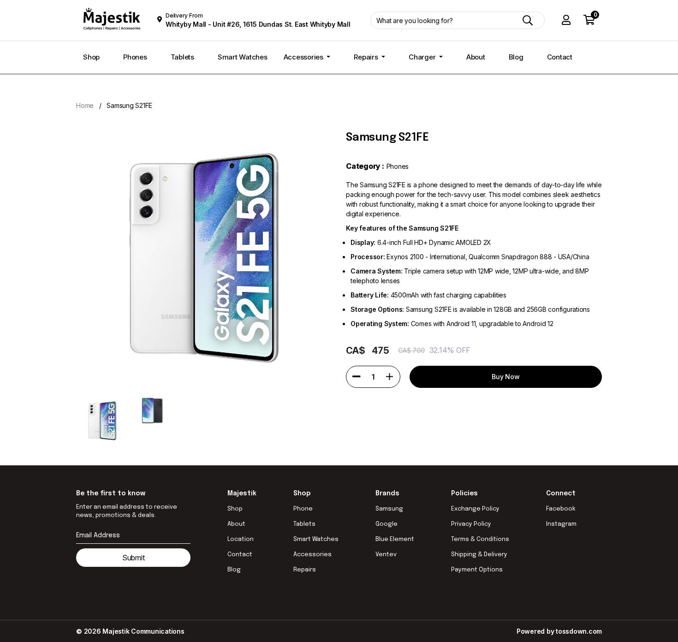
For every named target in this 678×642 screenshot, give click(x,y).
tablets (304, 524)
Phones (135, 57)
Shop (91, 57)
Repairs (367, 57)
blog (234, 570)
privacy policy (471, 524)
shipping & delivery (479, 555)
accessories (312, 555)
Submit (133, 557)
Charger (423, 57)
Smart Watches (243, 57)
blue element (394, 539)
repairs (304, 570)
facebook (561, 509)
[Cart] (589, 20)
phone (303, 509)
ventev (386, 555)
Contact (559, 57)
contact (239, 555)
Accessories (304, 57)
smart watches (316, 539)
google (386, 524)
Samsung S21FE (129, 105)
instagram (561, 524)
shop (235, 509)
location (240, 539)
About (475, 57)
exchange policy (475, 509)
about (236, 524)
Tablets (182, 57)
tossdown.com (579, 631)
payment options (477, 570)
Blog (516, 57)
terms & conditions (480, 539)
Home (85, 105)
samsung (389, 509)
